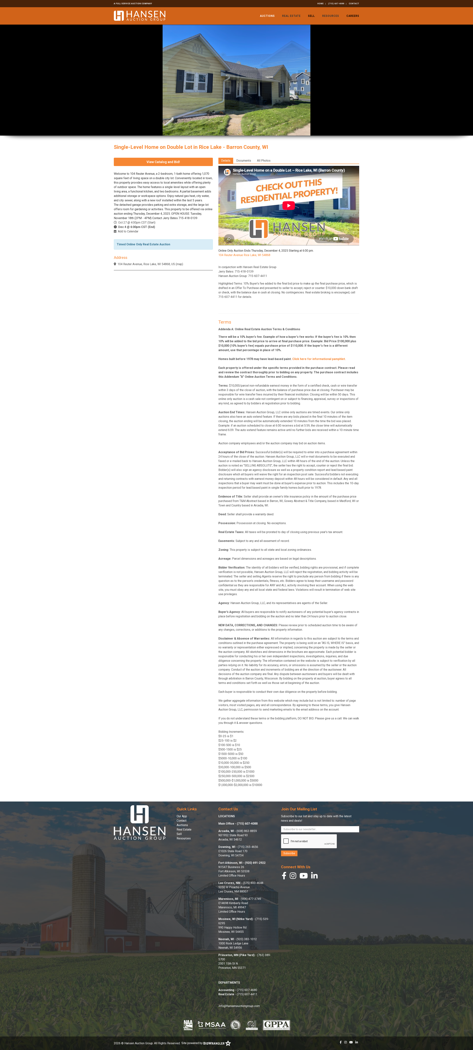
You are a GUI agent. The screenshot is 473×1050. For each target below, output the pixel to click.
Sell (311, 15)
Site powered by (192, 1043)
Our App (182, 816)
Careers (352, 15)
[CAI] (251, 1025)
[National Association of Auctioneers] (188, 1025)
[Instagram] (293, 877)
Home (320, 4)
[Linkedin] (314, 877)
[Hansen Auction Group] (139, 15)
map (179, 264)
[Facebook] (284, 877)
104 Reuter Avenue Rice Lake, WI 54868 (244, 255)
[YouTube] (304, 877)
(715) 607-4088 (336, 4)
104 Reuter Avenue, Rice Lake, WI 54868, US (146, 264)
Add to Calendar (128, 231)
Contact (354, 4)
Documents (243, 160)
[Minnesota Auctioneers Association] (212, 1025)
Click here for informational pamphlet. (319, 359)
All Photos (263, 160)
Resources (330, 15)
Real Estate (291, 15)
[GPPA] (276, 1025)
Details (225, 160)
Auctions (267, 15)
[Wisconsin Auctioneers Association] (235, 1025)
